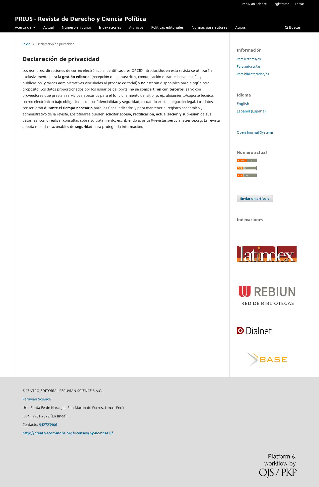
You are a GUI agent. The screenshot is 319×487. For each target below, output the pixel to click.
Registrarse (280, 3)
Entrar (299, 3)
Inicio (26, 44)
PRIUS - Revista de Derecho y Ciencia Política (80, 18)
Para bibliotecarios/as (253, 74)
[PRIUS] (267, 260)
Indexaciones (110, 27)
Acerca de (23, 27)
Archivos (136, 27)
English (243, 103)
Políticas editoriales (167, 27)
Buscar (294, 27)
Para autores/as (248, 66)
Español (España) (251, 111)
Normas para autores (209, 27)
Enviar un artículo (254, 198)
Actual (48, 27)
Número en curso (76, 27)
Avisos (240, 27)
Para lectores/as (249, 59)
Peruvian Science (254, 3)
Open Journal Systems (255, 132)
